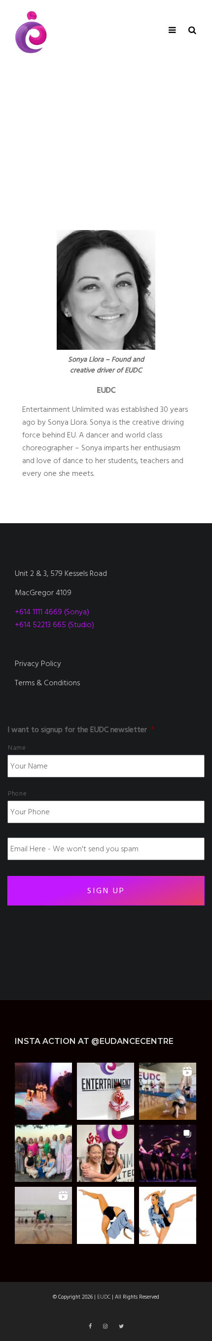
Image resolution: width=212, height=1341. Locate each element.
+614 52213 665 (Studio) (54, 624)
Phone (17, 793)
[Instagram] (106, 1326)
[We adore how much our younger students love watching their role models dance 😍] (43, 1091)
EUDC (103, 1297)
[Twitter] (121, 1326)
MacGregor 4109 (43, 592)
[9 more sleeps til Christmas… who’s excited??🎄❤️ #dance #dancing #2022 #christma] (105, 1091)
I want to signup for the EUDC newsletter (80, 730)
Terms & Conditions (47, 682)
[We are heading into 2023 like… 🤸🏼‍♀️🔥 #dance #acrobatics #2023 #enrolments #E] (167, 1091)
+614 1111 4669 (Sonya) (52, 611)
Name (17, 747)
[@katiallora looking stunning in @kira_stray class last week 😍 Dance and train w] (43, 1215)
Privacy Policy (38, 663)
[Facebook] (91, 1326)
